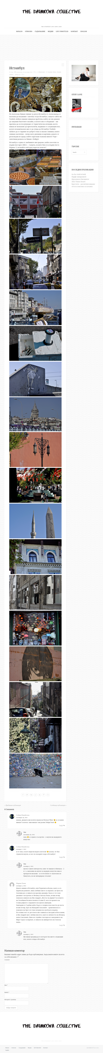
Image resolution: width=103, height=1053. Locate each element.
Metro (54, 72)
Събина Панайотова (22, 815)
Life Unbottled (62, 31)
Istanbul (50, 72)
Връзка (18, 74)
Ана (12, 72)
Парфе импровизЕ (79, 177)
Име (6, 985)
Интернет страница (10, 999)
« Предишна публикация (12, 805)
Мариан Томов (21, 883)
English (83, 31)
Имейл (6, 992)
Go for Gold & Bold (79, 174)
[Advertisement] (51, 46)
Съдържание (40, 31)
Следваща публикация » (58, 805)
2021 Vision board (78, 182)
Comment (7, 960)
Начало (19, 31)
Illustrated (42, 72)
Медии (50, 31)
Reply (61, 825)
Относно (28, 31)
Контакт (74, 31)
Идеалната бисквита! (80, 179)
